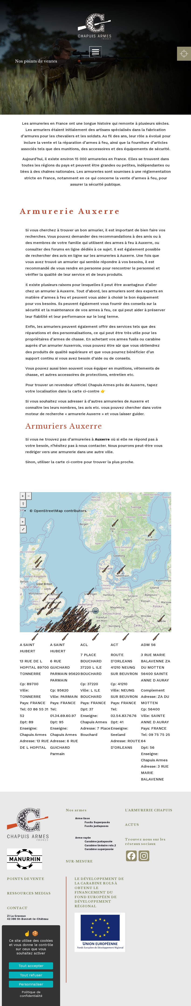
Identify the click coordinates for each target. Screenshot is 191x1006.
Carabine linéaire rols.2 (100, 845)
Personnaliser (31, 984)
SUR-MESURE (79, 861)
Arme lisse (82, 818)
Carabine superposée (99, 849)
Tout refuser (31, 975)
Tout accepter (31, 966)
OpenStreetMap (48, 510)
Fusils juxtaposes (97, 826)
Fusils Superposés (97, 822)
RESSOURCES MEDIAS (29, 893)
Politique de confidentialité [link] (31, 994)
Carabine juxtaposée (98, 841)
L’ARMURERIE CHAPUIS (148, 810)
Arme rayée (83, 837)
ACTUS (132, 825)
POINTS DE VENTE (25, 879)
